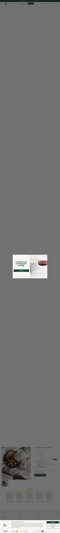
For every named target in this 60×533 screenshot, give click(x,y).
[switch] (42, 531)
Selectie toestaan (53, 524)
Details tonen (47, 531)
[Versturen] (37, 531)
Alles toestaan (53, 522)
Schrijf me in (21, 270)
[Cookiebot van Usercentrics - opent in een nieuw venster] (5, 531)
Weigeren (52, 527)
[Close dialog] (46, 256)
